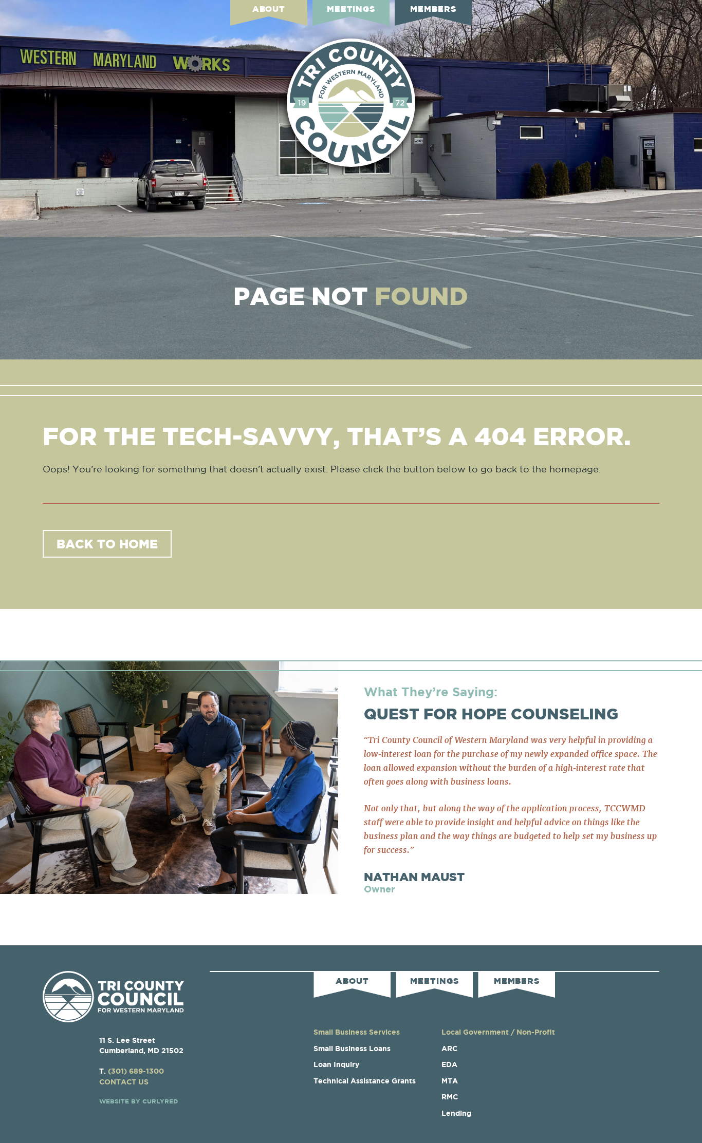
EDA (449, 1064)
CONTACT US (124, 1081)
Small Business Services (356, 1031)
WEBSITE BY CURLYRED (138, 1101)
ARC (449, 1048)
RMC (449, 1096)
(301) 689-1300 (136, 1070)
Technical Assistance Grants (364, 1080)
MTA (449, 1080)
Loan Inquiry (336, 1064)
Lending (456, 1113)
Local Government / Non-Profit (498, 1031)
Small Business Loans (352, 1048)
